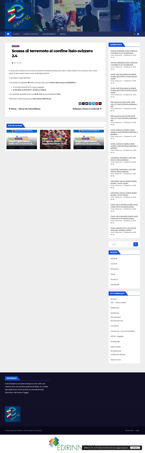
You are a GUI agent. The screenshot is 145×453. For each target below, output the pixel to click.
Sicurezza (114, 279)
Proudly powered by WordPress (14, 430)
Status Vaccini (116, 360)
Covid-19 (11, 138)
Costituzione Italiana (118, 354)
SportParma (115, 313)
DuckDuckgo (115, 341)
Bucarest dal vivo (117, 321)
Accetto (135, 448)
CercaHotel (115, 326)
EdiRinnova (115, 308)
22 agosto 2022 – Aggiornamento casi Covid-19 (53, 144)
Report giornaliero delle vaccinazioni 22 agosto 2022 (87, 144)
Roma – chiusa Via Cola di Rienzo (25, 109)
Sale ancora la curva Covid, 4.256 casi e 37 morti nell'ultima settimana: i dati (124, 104)
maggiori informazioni (122, 447)
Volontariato (49, 34)
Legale (25, 392)
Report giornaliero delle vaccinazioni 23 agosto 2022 (20, 144)
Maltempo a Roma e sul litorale (86, 109)
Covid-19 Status (31, 34)
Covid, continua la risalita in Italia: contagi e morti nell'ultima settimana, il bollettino (124, 132)
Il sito (16, 34)
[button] (134, 34)
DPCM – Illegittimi (117, 336)
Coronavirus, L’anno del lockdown (123, 331)
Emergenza (15, 46)
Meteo (63, 34)
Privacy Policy (129, 430)
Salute (25, 138)
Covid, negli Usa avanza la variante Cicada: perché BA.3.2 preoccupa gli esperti (124, 76)
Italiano (121, 1)
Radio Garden (116, 347)
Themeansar (37, 430)
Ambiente (114, 258)
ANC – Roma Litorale (118, 302)
